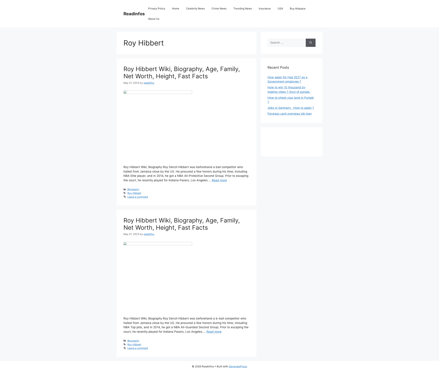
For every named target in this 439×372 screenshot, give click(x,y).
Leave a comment (137, 196)
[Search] (311, 43)
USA (280, 8)
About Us (153, 18)
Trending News (242, 8)
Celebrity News (195, 8)
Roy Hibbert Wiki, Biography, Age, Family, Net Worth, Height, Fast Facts (181, 72)
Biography (133, 189)
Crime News (219, 8)
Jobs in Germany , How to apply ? (291, 108)
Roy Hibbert (134, 193)
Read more (219, 180)
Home (175, 8)
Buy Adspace (298, 8)
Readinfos (134, 13)
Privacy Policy (156, 8)
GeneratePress (238, 366)
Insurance (265, 8)
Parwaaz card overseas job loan (290, 113)
